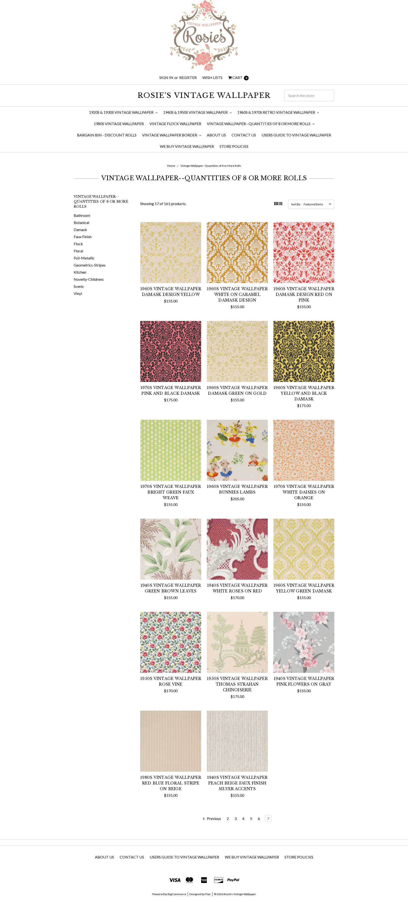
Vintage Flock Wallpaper (175, 123)
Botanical (81, 222)
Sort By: (296, 204)
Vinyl (78, 293)
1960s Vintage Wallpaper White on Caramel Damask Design (237, 294)
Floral (78, 251)
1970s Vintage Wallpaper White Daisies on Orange (304, 492)
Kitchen (80, 272)
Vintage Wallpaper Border (170, 135)
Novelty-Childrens (89, 279)
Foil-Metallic (84, 258)
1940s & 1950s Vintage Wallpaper (195, 112)
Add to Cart (170, 274)
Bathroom (82, 215)
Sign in (166, 77)
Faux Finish (83, 236)
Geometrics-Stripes (90, 265)
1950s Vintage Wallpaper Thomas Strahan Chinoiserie (237, 684)
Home (171, 165)
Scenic (79, 286)
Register (188, 77)
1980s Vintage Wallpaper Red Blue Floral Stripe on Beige (170, 783)
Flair (208, 894)
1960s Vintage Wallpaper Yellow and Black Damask (303, 393)
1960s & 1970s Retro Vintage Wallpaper (276, 112)
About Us (216, 135)
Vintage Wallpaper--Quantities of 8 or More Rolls (259, 123)
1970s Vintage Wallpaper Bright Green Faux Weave (170, 492)
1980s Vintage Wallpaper (119, 123)
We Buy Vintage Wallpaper (187, 146)
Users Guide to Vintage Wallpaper (296, 135)
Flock (78, 243)
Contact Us (244, 135)
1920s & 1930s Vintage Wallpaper (121, 112)
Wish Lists (212, 77)
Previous (213, 818)
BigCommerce (177, 894)
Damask (80, 229)
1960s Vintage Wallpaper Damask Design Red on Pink (303, 294)
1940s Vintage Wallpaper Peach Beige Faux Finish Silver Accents (237, 783)
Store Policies (234, 146)
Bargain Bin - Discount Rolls (106, 135)
